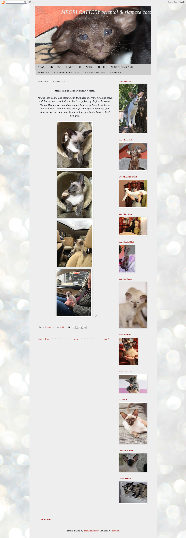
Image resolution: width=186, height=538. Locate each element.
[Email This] (74, 327)
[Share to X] (79, 327)
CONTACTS (85, 67)
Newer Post (43, 339)
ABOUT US (55, 67)
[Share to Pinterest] (85, 327)
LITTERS (101, 67)
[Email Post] (69, 327)
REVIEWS (115, 72)
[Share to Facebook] (82, 327)
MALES (70, 67)
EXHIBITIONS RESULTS (66, 72)
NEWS (41, 67)
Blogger (115, 530)
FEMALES (43, 72)
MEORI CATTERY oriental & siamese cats (106, 12)
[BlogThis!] (76, 327)
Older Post (106, 339)
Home (75, 339)
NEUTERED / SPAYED (122, 67)
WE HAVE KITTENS (94, 72)
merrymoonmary (91, 530)
